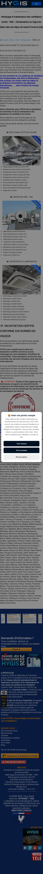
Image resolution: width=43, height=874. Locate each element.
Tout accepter (21, 450)
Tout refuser (22, 444)
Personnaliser (21, 457)
